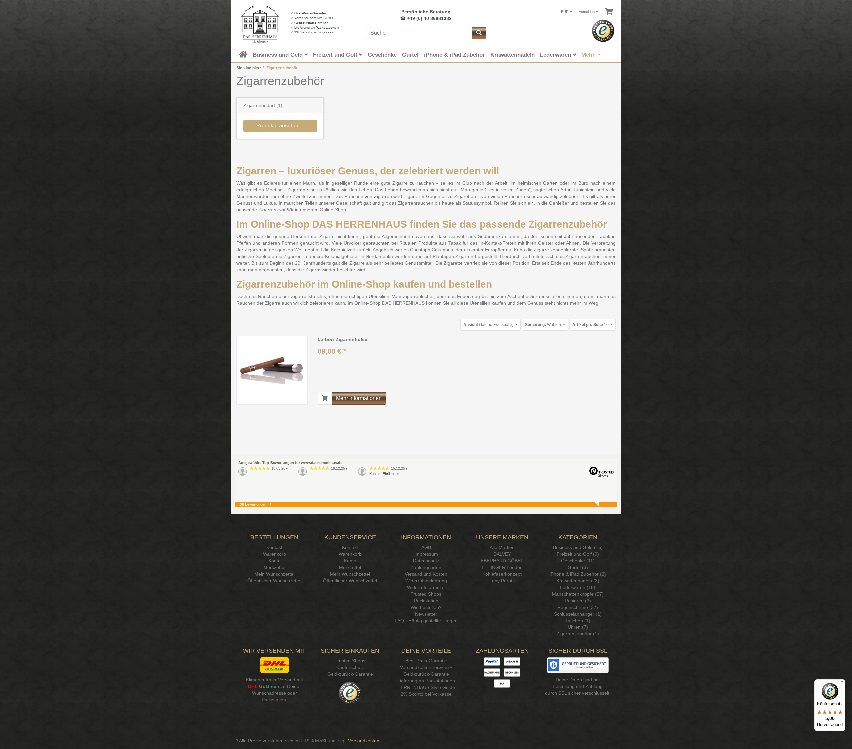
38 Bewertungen (253, 504)
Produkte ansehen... (280, 125)
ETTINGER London (502, 567)
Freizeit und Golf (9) (578, 554)
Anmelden (587, 12)
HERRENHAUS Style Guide (426, 687)
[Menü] (841, 683)
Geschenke (382, 55)
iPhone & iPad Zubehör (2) (578, 574)
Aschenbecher (522, 296)
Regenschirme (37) (577, 607)
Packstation (426, 600)
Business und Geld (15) (578, 547)
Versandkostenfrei (309, 18)
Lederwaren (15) (577, 587)
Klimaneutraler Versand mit (274, 679)
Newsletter (426, 614)
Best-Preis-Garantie (310, 13)
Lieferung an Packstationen (316, 27)
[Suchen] (479, 33)
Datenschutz (426, 560)
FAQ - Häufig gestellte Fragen (426, 620)
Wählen (543, 324)
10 (591, 324)
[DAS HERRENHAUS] (258, 24)
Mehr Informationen (359, 398)
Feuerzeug (468, 296)
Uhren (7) (578, 627)
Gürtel (410, 55)
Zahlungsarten (426, 567)
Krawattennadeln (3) (577, 580)
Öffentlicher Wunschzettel (274, 580)
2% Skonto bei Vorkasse (314, 32)
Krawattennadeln (512, 55)
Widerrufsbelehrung (426, 580)
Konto (274, 560)
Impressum (426, 554)
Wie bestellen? (426, 607)
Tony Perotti (502, 580)
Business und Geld (278, 55)
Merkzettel (274, 567)
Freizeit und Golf (336, 55)
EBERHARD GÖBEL (502, 560)
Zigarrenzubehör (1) (577, 633)
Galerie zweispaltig (489, 324)
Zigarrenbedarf (259, 105)
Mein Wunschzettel (274, 574)
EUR (565, 12)
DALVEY (502, 554)
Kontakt (274, 547)
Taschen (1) (577, 620)
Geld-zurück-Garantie (311, 23)
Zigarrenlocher (418, 296)
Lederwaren (556, 55)
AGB (426, 547)
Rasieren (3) (578, 600)
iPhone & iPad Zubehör (454, 55)
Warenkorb (274, 554)
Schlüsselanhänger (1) (578, 614)
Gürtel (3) (578, 567)
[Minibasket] (609, 11)
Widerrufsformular (426, 587)
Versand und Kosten (426, 574)
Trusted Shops (426, 594)
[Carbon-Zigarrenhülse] (272, 370)
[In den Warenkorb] (325, 398)
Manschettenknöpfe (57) (578, 594)
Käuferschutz (350, 667)
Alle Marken (502, 547)
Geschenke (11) (578, 560)
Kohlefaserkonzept (502, 574)
